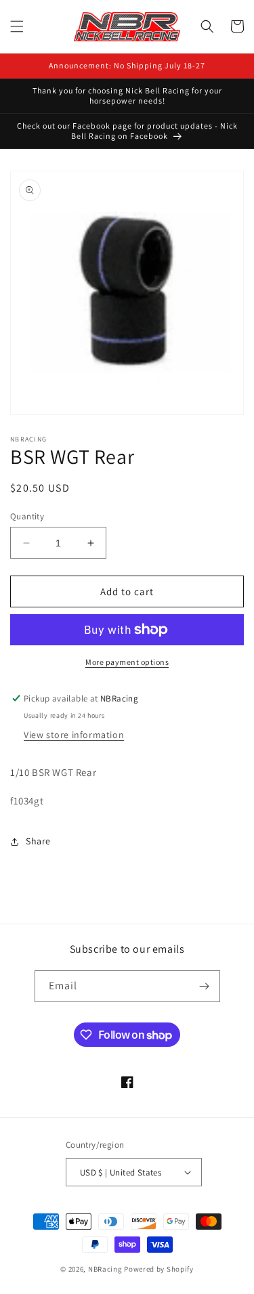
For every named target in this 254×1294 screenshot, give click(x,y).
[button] (17, 26)
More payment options (127, 662)
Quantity (27, 516)
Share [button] (38, 841)
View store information (74, 735)
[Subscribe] (204, 986)
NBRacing (105, 1269)
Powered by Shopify (159, 1269)
